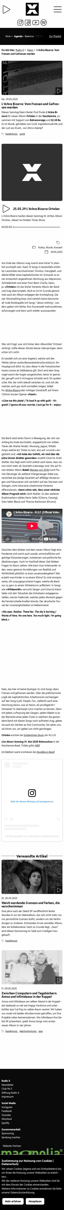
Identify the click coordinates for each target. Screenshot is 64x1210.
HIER (37, 745)
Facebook (7, 1111)
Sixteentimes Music (34, 735)
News (30, 50)
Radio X (20, 50)
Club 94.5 (7, 1088)
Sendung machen (11, 1137)
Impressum (8, 1096)
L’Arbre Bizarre (13, 390)
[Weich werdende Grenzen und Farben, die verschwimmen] (32, 877)
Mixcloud (7, 1119)
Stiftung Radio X (10, 1092)
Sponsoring (8, 1133)
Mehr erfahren (13, 1201)
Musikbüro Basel (45, 752)
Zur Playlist (55, 36)
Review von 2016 (40, 470)
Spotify (5, 1123)
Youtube (6, 1115)
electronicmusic (28, 1031)
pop (41, 1031)
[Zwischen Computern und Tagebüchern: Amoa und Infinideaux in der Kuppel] (32, 967)
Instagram (7, 1107)
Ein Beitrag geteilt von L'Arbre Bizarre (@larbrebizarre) (32, 836)
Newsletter (8, 1085)
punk (22, 134)
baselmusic (11, 134)
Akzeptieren (35, 1201)
